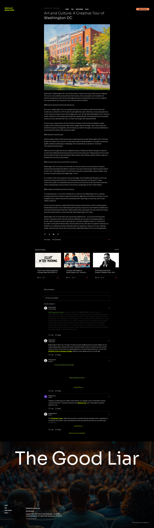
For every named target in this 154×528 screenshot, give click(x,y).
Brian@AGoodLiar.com (33, 508)
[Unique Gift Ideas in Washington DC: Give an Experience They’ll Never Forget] (77, 260)
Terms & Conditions (31, 518)
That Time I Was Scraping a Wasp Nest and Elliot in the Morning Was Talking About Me (47, 271)
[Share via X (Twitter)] (49, 234)
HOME (6, 505)
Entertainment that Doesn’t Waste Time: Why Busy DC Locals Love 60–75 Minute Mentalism (105, 271)
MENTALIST (9, 8)
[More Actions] (109, 308)
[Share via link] (58, 234)
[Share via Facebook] (45, 234)
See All (117, 249)
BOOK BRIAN (8, 510)
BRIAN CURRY (9, 10)
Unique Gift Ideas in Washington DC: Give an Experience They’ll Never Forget (76, 271)
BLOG (6, 513)
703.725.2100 (30, 511)
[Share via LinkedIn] (53, 234)
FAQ (6, 508)
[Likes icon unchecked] (49, 335)
